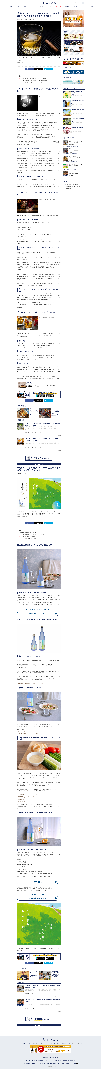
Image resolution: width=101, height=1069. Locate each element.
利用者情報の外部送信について (44, 1060)
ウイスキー (42, 6)
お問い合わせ (38, 882)
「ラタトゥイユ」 (21, 799)
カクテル (26, 19)
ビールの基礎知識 (68, 188)
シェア (30, 69)
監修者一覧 (72, 1060)
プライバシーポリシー (57, 1060)
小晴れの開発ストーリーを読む (37, 613)
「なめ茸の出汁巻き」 (28, 790)
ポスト (39, 69)
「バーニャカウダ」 (21, 797)
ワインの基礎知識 (76, 186)
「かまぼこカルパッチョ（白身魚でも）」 (26, 796)
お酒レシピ (20, 19)
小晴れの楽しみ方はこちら (37, 898)
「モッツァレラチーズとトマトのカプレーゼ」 (27, 794)
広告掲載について (47, 1057)
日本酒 (25, 6)
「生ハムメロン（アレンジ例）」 (24, 801)
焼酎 (50, 6)
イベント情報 (9, 6)
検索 (83, 3)
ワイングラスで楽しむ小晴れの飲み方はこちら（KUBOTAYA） (30, 683)
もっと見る (80, 53)
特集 (92, 6)
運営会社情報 (66, 1060)
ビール (17, 6)
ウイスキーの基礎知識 (74, 184)
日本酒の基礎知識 (68, 186)
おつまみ (67, 6)
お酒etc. (75, 6)
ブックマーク (49, 69)
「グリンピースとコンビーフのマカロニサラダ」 (27, 733)
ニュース (83, 6)
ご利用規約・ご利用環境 (31, 1060)
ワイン (34, 6)
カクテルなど (59, 6)
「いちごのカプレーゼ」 (22, 731)
